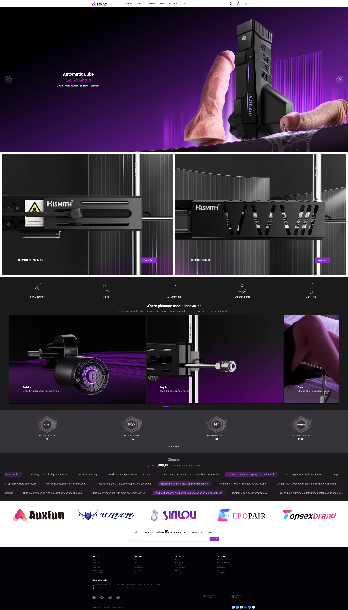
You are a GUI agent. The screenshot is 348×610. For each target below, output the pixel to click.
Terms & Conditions (139, 570)
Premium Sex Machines (223, 560)
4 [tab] (182, 406)
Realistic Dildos (221, 567)
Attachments (174, 296)
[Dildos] (105, 288)
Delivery (136, 562)
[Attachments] (174, 288)
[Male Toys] (310, 288)
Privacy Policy (138, 565)
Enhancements (242, 296)
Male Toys (310, 296)
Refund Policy (138, 567)
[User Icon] (238, 3)
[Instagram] (118, 598)
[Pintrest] (110, 598)
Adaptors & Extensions (223, 562)
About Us (136, 560)
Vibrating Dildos (221, 573)
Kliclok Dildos (220, 565)
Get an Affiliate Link (180, 573)
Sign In (177, 560)
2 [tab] (171, 406)
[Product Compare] (246, 3)
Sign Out (177, 570)
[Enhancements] (242, 288)
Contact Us (95, 562)
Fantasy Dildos (221, 570)
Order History (179, 562)
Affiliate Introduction (139, 573)
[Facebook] (94, 598)
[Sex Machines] (37, 288)
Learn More (149, 260)
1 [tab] (166, 406)
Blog (93, 560)
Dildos (105, 296)
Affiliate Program (180, 567)
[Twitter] (102, 598)
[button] (171, 149)
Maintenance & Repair (98, 573)
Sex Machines (37, 296)
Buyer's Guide (96, 567)
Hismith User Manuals (98, 570)
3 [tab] (176, 406)
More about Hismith (174, 446)
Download (95, 565)
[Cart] (254, 3)
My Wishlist (178, 565)
